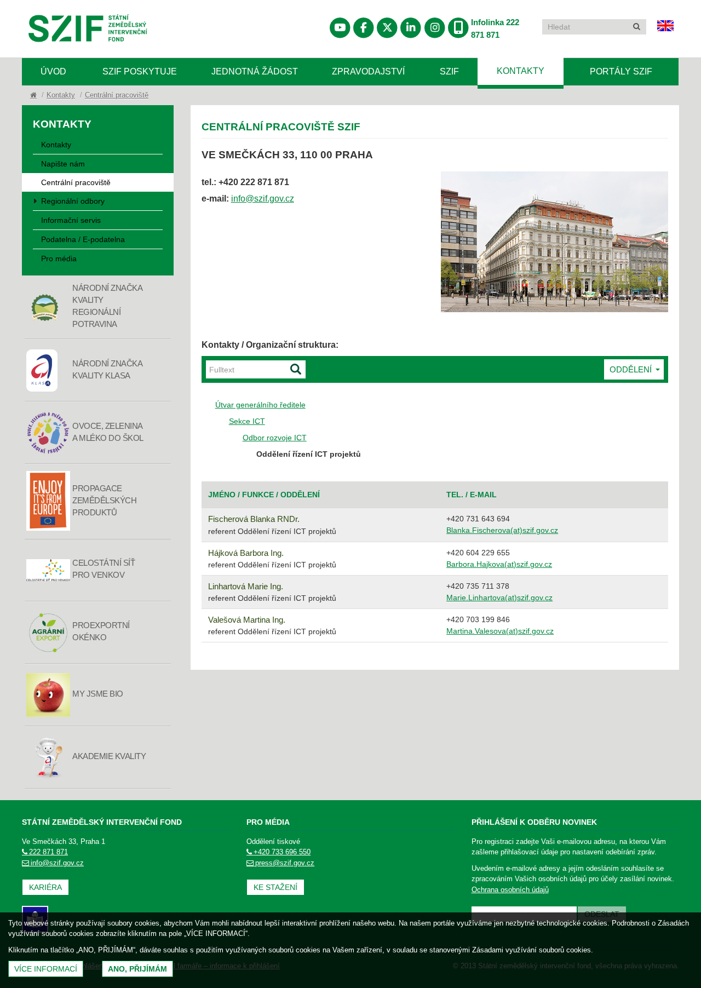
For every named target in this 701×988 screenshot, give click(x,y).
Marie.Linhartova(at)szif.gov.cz (499, 597)
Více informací (45, 968)
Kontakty (520, 71)
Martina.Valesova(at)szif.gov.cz (500, 631)
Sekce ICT (247, 421)
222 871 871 (48, 852)
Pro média (59, 258)
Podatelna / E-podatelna (83, 239)
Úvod (53, 71)
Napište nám (63, 163)
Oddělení (632, 369)
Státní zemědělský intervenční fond (61, 56)
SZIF (449, 71)
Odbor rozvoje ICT (275, 437)
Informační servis (71, 220)
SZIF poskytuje (139, 71)
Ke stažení (275, 887)
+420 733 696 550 (282, 852)
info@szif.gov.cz (262, 198)
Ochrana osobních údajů (510, 890)
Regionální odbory (73, 201)
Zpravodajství (368, 71)
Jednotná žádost (254, 71)
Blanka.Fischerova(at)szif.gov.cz (502, 530)
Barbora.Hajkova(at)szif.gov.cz (499, 564)
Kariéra (45, 887)
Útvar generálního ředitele (260, 404)
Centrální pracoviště (116, 95)
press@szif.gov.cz (284, 863)
